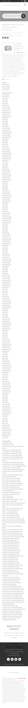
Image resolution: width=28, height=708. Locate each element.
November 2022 (6, 176)
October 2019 (6, 241)
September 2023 (6, 158)
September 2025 (6, 116)
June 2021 (5, 206)
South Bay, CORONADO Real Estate (12, 612)
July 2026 (5, 98)
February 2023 (6, 171)
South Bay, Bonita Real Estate (10, 605)
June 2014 (5, 354)
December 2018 (6, 259)
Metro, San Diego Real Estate (10, 513)
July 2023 (5, 162)
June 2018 (5, 270)
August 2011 (5, 415)
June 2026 (5, 100)
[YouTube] (15, 659)
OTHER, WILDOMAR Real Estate (11, 586)
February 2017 (6, 298)
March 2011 (5, 423)
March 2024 (5, 148)
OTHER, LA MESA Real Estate (10, 561)
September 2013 (6, 370)
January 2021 (6, 215)
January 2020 (6, 236)
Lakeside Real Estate (8, 498)
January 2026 (6, 109)
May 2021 (5, 208)
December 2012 (6, 386)
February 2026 (6, 107)
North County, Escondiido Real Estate (12, 531)
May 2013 (5, 377)
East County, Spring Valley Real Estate (12, 489)
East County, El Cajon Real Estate (11, 478)
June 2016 (5, 312)
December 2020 (6, 217)
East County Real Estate (8, 476)
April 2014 (5, 358)
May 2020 (5, 229)
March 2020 (5, 232)
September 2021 (6, 201)
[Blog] (19, 659)
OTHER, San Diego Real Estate (10, 577)
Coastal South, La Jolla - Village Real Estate (14, 466)
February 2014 (6, 362)
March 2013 (5, 381)
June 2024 (5, 142)
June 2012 (5, 397)
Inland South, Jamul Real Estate (10, 494)
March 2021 (5, 211)
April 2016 (5, 316)
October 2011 (6, 411)
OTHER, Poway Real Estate (9, 570)
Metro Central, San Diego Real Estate (12, 499)
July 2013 (5, 374)
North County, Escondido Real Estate (12, 529)
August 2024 (5, 139)
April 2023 (5, 167)
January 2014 (6, 363)
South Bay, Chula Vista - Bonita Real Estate (13, 609)
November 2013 (6, 367)
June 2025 (5, 121)
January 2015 (6, 342)
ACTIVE (19, 12)
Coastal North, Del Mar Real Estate (12, 453)
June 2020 (5, 227)
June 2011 (5, 418)
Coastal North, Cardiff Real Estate (11, 450)
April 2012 (5, 400)
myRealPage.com (16, 672)
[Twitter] (12, 659)
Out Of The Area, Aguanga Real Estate (12, 588)
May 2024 (5, 144)
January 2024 (6, 151)
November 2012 (6, 388)
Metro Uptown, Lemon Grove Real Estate (13, 503)
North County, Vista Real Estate (10, 538)
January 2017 (6, 300)
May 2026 (5, 102)
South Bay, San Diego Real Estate (11, 618)
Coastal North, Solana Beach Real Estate (13, 464)
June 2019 (5, 248)
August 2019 (5, 245)
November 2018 (6, 261)
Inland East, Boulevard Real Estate (11, 492)
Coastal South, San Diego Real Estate (12, 475)
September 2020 (6, 222)
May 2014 (5, 356)
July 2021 (5, 204)
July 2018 (5, 268)
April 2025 (5, 125)
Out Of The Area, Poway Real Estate (12, 597)
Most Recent (5, 94)
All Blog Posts (6, 84)
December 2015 (6, 323)
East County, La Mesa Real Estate (11, 480)
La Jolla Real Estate (7, 496)
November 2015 (6, 324)
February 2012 (6, 404)
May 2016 (5, 314)
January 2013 (6, 385)
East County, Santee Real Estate (11, 487)
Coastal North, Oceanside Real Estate (12, 457)
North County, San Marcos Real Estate (12, 535)
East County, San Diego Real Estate (11, 485)
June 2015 (5, 333)
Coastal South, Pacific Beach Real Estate (13, 469)
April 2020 (5, 231)
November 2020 (6, 218)
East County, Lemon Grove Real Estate (12, 483)
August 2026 (5, 96)
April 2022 (5, 188)
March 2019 (5, 254)
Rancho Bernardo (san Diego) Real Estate (13, 602)
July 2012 (5, 395)
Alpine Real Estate (7, 443)
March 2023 (5, 169)
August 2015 (5, 330)
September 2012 (6, 392)
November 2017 (6, 282)
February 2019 (6, 255)
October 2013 (6, 369)
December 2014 (6, 344)
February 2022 (6, 192)
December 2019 (6, 238)
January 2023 (6, 172)
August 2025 (5, 118)
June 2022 (5, 185)
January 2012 (6, 406)
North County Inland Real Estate (11, 517)
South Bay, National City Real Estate (12, 616)
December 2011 (6, 408)
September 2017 (6, 285)
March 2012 (5, 402)
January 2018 (6, 278)
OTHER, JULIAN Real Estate (10, 558)
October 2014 (6, 347)
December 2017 (6, 280)
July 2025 (5, 119)
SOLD (25, 12)
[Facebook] (8, 659)
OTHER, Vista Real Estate (9, 584)
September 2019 (6, 243)
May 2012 (5, 399)
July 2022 (5, 183)
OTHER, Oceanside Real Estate (11, 566)
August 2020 (5, 224)
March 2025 (5, 126)
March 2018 (5, 275)
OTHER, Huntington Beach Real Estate (12, 556)
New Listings (5, 86)
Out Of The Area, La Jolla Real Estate (12, 595)
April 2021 (5, 209)
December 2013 (6, 365)
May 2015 (5, 335)
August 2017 (5, 287)
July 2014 (5, 353)
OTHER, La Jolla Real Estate (10, 559)
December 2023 (6, 153)
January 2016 (6, 321)
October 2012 (6, 390)
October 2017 (6, 284)
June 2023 (5, 163)
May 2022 (5, 186)
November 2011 (6, 409)
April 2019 (5, 252)
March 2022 (5, 190)
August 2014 (5, 351)
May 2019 (5, 250)
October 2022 (6, 178)
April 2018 (5, 273)
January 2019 (6, 257)
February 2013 (6, 383)
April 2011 (5, 422)
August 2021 (5, 202)
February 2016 (6, 319)
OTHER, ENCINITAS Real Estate (11, 551)
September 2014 (6, 349)
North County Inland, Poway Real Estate (13, 519)
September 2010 (6, 434)
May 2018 (5, 271)
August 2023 (5, 160)
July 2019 (5, 247)
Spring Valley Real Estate (9, 620)
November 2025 (6, 112)
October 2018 (6, 263)
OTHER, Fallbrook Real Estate (10, 554)
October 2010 (6, 432)
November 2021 (6, 197)
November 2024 (6, 133)
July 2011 (5, 416)
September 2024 (6, 137)
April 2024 (5, 146)
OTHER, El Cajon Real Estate (10, 547)
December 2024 (6, 132)
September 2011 (6, 413)
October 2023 (6, 156)
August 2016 (5, 308)
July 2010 (5, 438)
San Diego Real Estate (8, 604)
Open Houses (6, 88)
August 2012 (5, 393)
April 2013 (5, 379)
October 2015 (6, 326)
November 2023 (6, 155)
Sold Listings (5, 89)
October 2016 (6, 305)
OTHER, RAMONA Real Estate (10, 572)
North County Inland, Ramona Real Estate (13, 520)
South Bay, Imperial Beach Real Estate (12, 614)
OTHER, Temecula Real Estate (10, 581)
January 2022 (6, 193)
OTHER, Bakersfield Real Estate (11, 542)
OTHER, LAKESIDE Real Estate (10, 563)
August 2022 (5, 181)
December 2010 (6, 429)
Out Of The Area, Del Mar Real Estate (12, 591)
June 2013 (5, 376)
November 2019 (6, 240)
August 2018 (5, 266)
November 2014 (6, 346)
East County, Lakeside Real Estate (11, 482)
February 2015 (6, 340)
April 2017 (5, 294)
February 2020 (6, 234)
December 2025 (6, 110)
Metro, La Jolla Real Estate (9, 512)
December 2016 (6, 301)
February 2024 (6, 149)
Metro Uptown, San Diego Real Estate (12, 508)
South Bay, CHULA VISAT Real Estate (12, 607)
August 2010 (5, 436)
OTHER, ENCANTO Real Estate (11, 549)
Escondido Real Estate (8, 490)
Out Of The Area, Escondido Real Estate (13, 593)
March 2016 (5, 317)
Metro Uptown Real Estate (9, 501)
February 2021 (6, 213)
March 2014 (5, 360)
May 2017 (5, 293)
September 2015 (6, 328)
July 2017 (5, 289)
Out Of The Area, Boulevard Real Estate (13, 589)
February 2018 (6, 277)
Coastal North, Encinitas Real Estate (15, 35)
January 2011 (6, 427)
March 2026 (5, 105)
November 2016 (6, 303)
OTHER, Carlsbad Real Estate (10, 543)
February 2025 (6, 128)
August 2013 (5, 372)
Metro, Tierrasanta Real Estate (10, 515)
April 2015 (5, 337)
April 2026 (5, 103)
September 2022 (6, 179)
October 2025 (6, 114)
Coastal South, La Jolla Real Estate (11, 467)
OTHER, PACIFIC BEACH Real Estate (12, 568)
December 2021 (6, 195)
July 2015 (5, 331)
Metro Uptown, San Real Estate (10, 510)
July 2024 (5, 140)
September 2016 (6, 307)
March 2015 (5, 339)
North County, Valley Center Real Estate (13, 536)
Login (8, 1)
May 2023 (5, 165)
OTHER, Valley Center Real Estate (11, 582)
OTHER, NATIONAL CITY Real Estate (12, 565)
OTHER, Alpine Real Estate (9, 540)
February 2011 (6, 425)
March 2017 (5, 296)
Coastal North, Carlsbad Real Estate (12, 452)
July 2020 (5, 225)
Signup (4, 1)
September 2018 (6, 264)
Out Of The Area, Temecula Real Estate (12, 600)
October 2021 (6, 199)
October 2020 (6, 220)
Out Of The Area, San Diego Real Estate (13, 598)
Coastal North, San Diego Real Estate (12, 462)
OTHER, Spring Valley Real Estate (11, 579)
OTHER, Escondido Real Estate (10, 552)
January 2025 (6, 130)
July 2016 (5, 310)
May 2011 (5, 420)
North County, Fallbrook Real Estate (12, 533)
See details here (19, 52)
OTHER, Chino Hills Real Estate (11, 545)
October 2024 (6, 135)
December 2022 (6, 174)
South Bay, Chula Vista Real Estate (11, 611)
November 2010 (6, 430)
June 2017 (5, 291)
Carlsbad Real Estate (8, 444)
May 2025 (5, 123)
